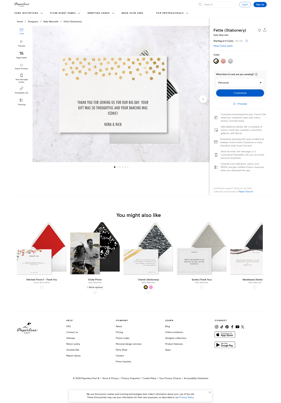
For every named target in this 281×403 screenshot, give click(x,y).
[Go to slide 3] (117, 167)
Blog (167, 326)
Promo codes (122, 338)
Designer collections (175, 338)
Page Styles (21, 58)
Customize (240, 93)
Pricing (119, 332)
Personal (223, 82)
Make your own (132, 13)
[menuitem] (29, 13)
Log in (245, 4)
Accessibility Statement (196, 378)
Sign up (260, 4)
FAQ (68, 326)
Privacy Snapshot (130, 378)
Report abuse (73, 355)
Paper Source (246, 191)
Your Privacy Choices (170, 378)
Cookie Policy (149, 378)
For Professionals (170, 13)
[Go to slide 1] (114, 167)
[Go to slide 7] (127, 167)
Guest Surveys (21, 69)
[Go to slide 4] (119, 167)
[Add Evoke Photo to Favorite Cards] (95, 293)
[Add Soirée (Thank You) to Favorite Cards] (202, 287)
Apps (168, 349)
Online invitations (174, 332)
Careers (120, 355)
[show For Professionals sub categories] (187, 13)
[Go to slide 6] (125, 167)
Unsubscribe (72, 349)
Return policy (73, 344)
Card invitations (26, 13)
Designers (33, 21)
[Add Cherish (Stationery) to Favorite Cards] (148, 292)
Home (20, 21)
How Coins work (223, 46)
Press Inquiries (123, 361)
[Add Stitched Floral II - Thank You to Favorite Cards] (42, 287)
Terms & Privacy (110, 378)
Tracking (21, 104)
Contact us (72, 332)
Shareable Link (21, 93)
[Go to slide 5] (122, 167)
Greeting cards (98, 13)
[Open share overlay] (265, 30)
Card (21, 34)
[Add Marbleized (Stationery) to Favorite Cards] (255, 287)
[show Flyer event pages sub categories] (79, 13)
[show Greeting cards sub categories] (113, 13)
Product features (174, 344)
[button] (256, 74)
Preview (21, 46)
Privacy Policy (186, 397)
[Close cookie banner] (210, 392)
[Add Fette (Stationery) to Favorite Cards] (259, 30)
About (119, 326)
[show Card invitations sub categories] (42, 13)
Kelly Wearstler (51, 21)
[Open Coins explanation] (246, 41)
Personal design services (128, 344)
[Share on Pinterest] (227, 326)
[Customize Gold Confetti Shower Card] (121, 94)
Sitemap (70, 338)
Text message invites (21, 80)
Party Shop (121, 349)
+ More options (95, 287)
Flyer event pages (63, 13)
